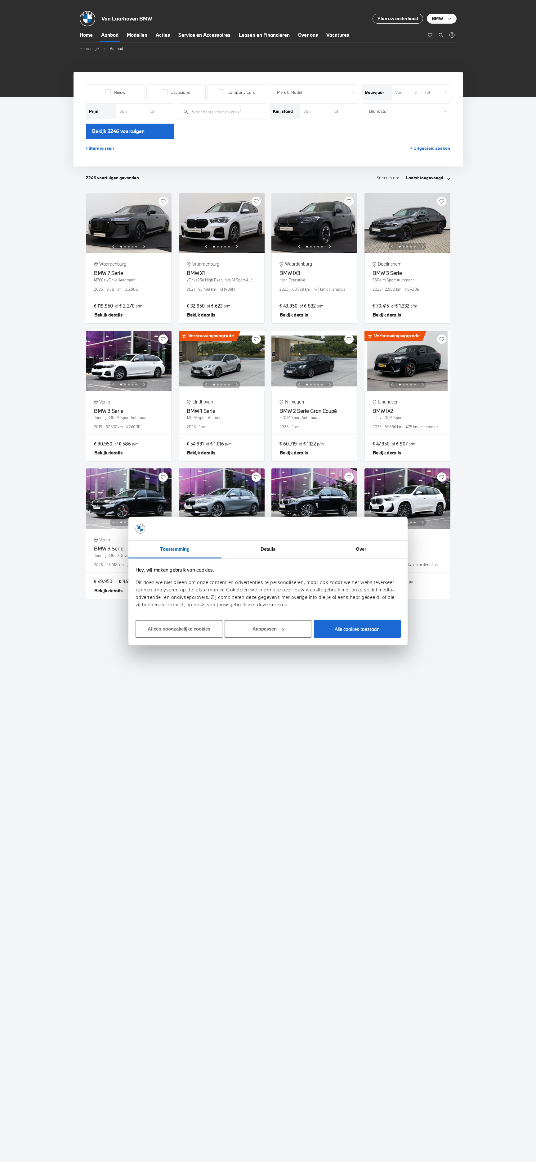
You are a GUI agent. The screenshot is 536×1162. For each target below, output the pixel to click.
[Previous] (113, 246)
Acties (163, 35)
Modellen (137, 35)
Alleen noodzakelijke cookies (179, 628)
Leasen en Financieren (264, 35)
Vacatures (337, 35)
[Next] (144, 246)
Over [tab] (361, 549)
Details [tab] (268, 549)
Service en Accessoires (204, 35)
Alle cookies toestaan (357, 629)
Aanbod (109, 35)
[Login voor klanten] (451, 34)
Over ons (308, 35)
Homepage (89, 48)
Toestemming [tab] (175, 549)
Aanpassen (264, 628)
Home (86, 35)
